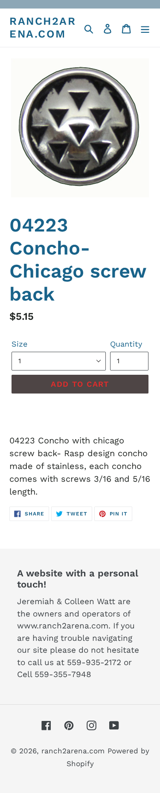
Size (19, 343)
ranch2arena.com (42, 27)
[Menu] (145, 27)
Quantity (126, 343)
